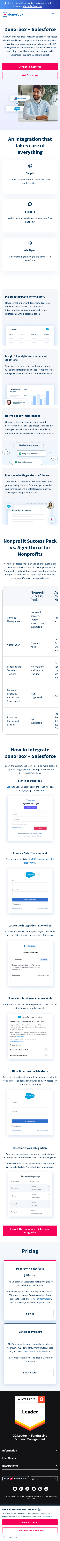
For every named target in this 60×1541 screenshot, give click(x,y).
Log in (10, 786)
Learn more (29, 1351)
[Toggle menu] (53, 14)
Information (9, 1450)
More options (9, 1537)
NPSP (33, 859)
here (27, 769)
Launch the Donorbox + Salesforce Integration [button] (30, 1230)
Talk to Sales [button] (30, 1372)
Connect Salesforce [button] (30, 66)
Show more (47, 1516)
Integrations (10, 1465)
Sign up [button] (30, 1313)
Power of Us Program (40, 1298)
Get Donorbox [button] (30, 75)
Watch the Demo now (32, 6)
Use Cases (9, 1458)
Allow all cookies (30, 1522)
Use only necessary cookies (30, 1530)
